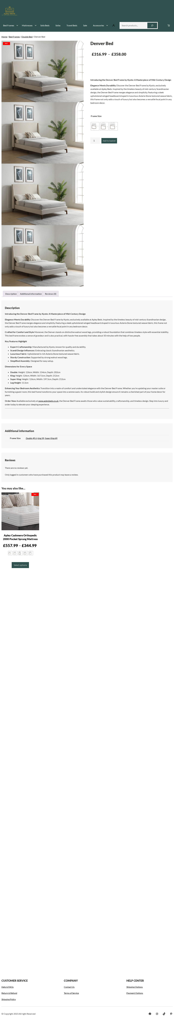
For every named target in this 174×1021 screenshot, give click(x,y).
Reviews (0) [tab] (50, 293)
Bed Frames (14, 36)
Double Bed (26, 36)
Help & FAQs (7, 987)
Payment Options (134, 993)
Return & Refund (9, 993)
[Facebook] (150, 1013)
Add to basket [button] (61, 657)
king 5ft (41, 438)
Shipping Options (134, 987)
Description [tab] (11, 293)
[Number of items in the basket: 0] (168, 25)
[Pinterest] (171, 1013)
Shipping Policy (8, 999)
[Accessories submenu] (107, 25)
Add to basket (109, 140)
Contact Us (69, 987)
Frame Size (96, 116)
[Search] (152, 25)
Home (4, 36)
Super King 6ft (51, 438)
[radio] (95, 126)
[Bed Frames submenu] (17, 25)
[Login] (113, 25)
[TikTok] (164, 1013)
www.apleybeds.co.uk (48, 401)
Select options (20, 565)
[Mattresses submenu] (35, 25)
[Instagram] (157, 1013)
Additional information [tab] (31, 293)
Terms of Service (71, 993)
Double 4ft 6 (31, 438)
